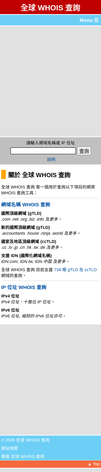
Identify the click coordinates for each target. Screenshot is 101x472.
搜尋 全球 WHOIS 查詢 (22, 456)
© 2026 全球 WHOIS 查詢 (25, 440)
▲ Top (94, 464)
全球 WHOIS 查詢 (50, 8)
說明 (51, 159)
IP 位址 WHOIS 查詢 (24, 287)
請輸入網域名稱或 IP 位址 (50, 142)
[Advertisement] (50, 81)
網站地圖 (9, 448)
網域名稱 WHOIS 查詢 (25, 204)
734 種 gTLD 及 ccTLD (75, 269)
